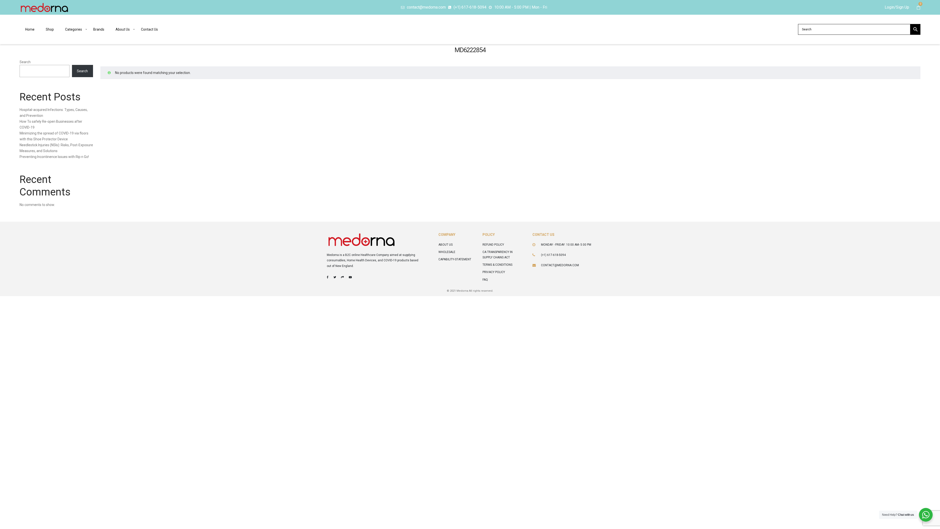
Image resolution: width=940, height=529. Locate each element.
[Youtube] (350, 277)
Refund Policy (493, 244)
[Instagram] (342, 277)
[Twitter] (334, 277)
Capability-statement (454, 259)
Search (25, 62)
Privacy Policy (493, 272)
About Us (445, 244)
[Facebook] (328, 277)
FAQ (485, 279)
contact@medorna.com (560, 265)
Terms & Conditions (497, 264)
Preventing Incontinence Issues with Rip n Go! (54, 157)
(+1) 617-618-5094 (553, 255)
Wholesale (446, 252)
